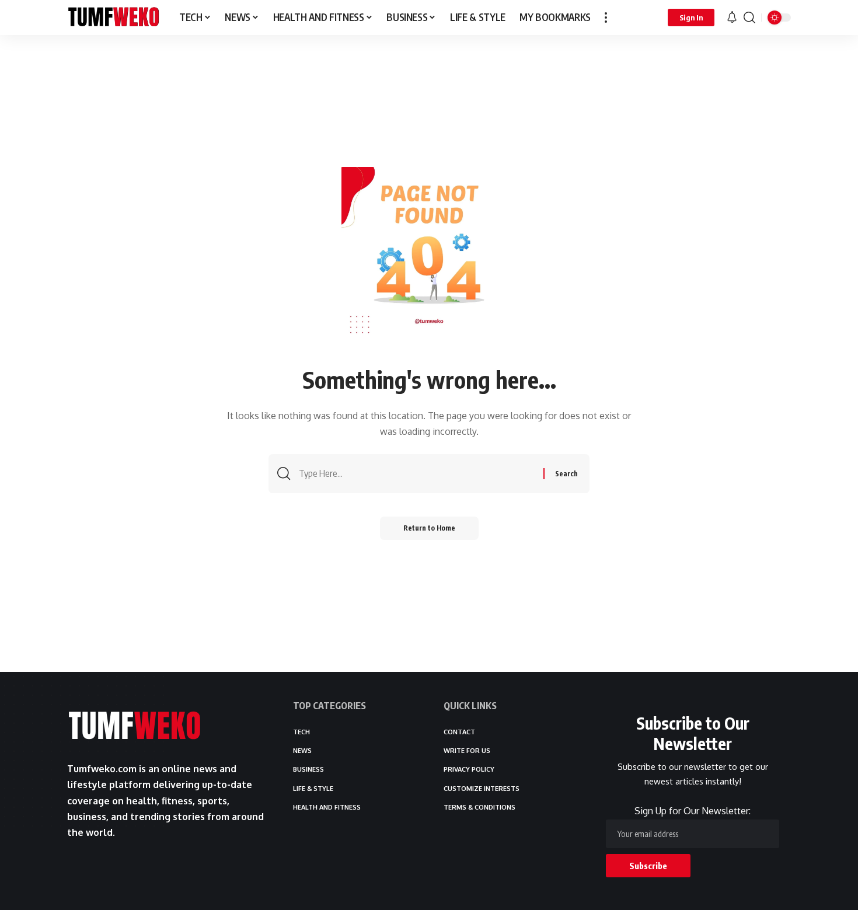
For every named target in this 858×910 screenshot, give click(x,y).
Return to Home (429, 528)
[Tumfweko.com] (114, 17)
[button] (606, 17)
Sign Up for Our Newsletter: (692, 811)
